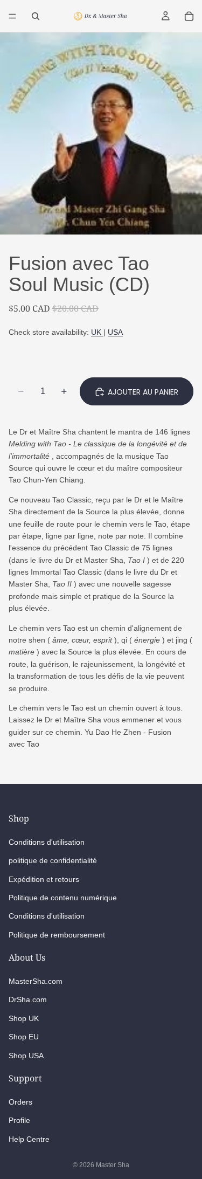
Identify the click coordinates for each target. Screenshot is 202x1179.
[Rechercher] (35, 16)
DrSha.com (28, 999)
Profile (19, 1120)
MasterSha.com (35, 981)
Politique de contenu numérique (63, 897)
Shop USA (26, 1055)
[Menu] (12, 16)
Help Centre (29, 1139)
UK (97, 332)
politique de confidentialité (53, 860)
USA (115, 332)
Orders (20, 1102)
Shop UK (24, 1018)
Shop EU (24, 1036)
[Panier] (189, 16)
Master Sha (112, 1165)
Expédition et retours (44, 878)
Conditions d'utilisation (47, 842)
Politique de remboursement (57, 934)
